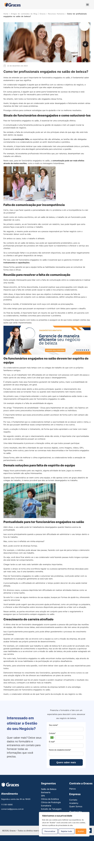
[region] (64, 824)
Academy (73, 803)
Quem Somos (75, 806)
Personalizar (49, 831)
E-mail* (52, 742)
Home (5, 14)
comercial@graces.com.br (12, 809)
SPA (43, 796)
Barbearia (45, 792)
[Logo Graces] (13, 4)
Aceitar (81, 831)
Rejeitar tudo (66, 831)
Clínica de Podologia (51, 802)
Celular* (52, 733)
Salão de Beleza (48, 789)
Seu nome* (53, 725)
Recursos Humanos (56, 14)
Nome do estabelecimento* (60, 750)
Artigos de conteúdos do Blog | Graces (28, 14)
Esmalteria (46, 805)
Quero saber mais (66, 762)
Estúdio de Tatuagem (51, 809)
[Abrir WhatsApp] (5, 835)
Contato (73, 800)
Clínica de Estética (50, 799)
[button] (87, 5)
